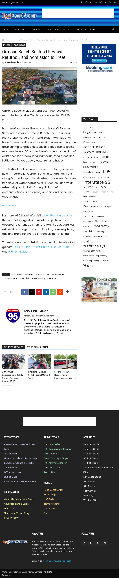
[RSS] (105, 2)
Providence (88, 211)
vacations (53, 278)
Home (5, 40)
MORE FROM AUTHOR (38, 347)
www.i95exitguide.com (57, 215)
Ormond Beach (10, 278)
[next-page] (9, 387)
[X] (110, 2)
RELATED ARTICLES (13, 347)
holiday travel (92, 172)
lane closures (94, 186)
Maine (86, 191)
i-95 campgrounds (91, 177)
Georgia (104, 161)
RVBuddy (100, 231)
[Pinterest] (96, 2)
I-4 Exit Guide (21, 247)
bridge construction (93, 132)
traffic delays (94, 246)
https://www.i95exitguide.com (39, 315)
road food (87, 226)
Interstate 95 (58, 274)
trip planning (101, 255)
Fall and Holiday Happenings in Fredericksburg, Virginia (65, 375)
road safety (101, 226)
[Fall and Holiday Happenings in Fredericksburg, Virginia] (65, 361)
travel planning (38, 278)
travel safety (88, 255)
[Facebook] (81, 2)
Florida (39, 274)
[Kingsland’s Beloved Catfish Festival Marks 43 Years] (39, 361)
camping (101, 137)
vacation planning (91, 260)
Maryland (95, 192)
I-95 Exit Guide (12, 62)
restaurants (88, 221)
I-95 (47, 274)
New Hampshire (90, 196)
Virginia (88, 265)
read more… (10, 205)
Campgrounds (89, 137)
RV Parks (87, 236)
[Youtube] (115, 2)
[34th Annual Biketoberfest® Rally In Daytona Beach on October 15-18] (13, 361)
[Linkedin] (91, 2)
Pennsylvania (90, 206)
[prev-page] (4, 387)
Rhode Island (101, 220)
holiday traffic (90, 166)
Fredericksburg (90, 162)
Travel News (18, 44)
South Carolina (100, 236)
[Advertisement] (78, 13)
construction (94, 146)
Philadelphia (106, 206)
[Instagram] (86, 2)
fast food (94, 157)
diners (86, 157)
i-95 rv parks (106, 177)
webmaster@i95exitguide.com (57, 560)
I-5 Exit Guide (40, 247)
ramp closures (94, 216)
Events (14, 40)
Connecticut (89, 142)
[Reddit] (100, 2)
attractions (17, 274)
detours (102, 151)
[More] (67, 292)
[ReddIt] (60, 292)
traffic (88, 241)
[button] (113, 29)
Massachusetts (107, 192)
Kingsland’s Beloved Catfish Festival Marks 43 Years (39, 375)
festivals (29, 274)
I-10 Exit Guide (60, 247)
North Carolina (90, 201)
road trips (24, 278)
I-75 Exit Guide (17, 251)
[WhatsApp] (53, 292)
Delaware (88, 152)
